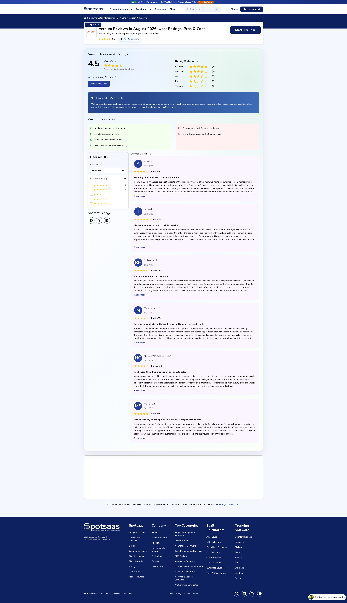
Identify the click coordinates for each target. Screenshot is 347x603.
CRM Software (182, 540)
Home (155, 532)
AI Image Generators (185, 571)
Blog (172, 9)
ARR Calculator (213, 536)
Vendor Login (158, 566)
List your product (251, 9)
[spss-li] (244, 593)
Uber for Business (243, 536)
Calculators (134, 571)
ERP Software (182, 556)
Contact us (157, 556)
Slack (237, 552)
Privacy (178, 593)
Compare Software (138, 551)
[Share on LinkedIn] (107, 220)
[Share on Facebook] (91, 220)
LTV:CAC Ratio (213, 562)
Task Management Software (188, 551)
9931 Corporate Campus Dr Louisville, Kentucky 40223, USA (98, 538)
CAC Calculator (213, 557)
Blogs (132, 545)
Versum (132, 17)
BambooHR (240, 573)
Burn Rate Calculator (216, 567)
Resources (160, 9)
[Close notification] (343, 2)
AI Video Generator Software (189, 566)
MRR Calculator (214, 542)
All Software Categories (186, 584)
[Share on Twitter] (99, 220)
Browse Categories (120, 9)
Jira (236, 562)
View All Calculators (216, 573)
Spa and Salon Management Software (107, 17)
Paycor (238, 578)
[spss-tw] (236, 593)
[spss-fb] (260, 593)
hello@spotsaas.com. (229, 504)
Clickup (238, 547)
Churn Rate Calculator (216, 547)
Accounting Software (185, 561)
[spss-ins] (252, 593)
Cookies (186, 593)
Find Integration (136, 561)
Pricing (132, 566)
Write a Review (99, 83)
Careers (155, 561)
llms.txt (195, 593)
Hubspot (239, 557)
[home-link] (85, 18)
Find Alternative (136, 556)
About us (156, 542)
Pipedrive (239, 542)
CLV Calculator (213, 552)
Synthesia (239, 567)
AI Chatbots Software (185, 545)
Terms (170, 593)
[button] (173, 2)
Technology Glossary (134, 539)
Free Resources (136, 576)
